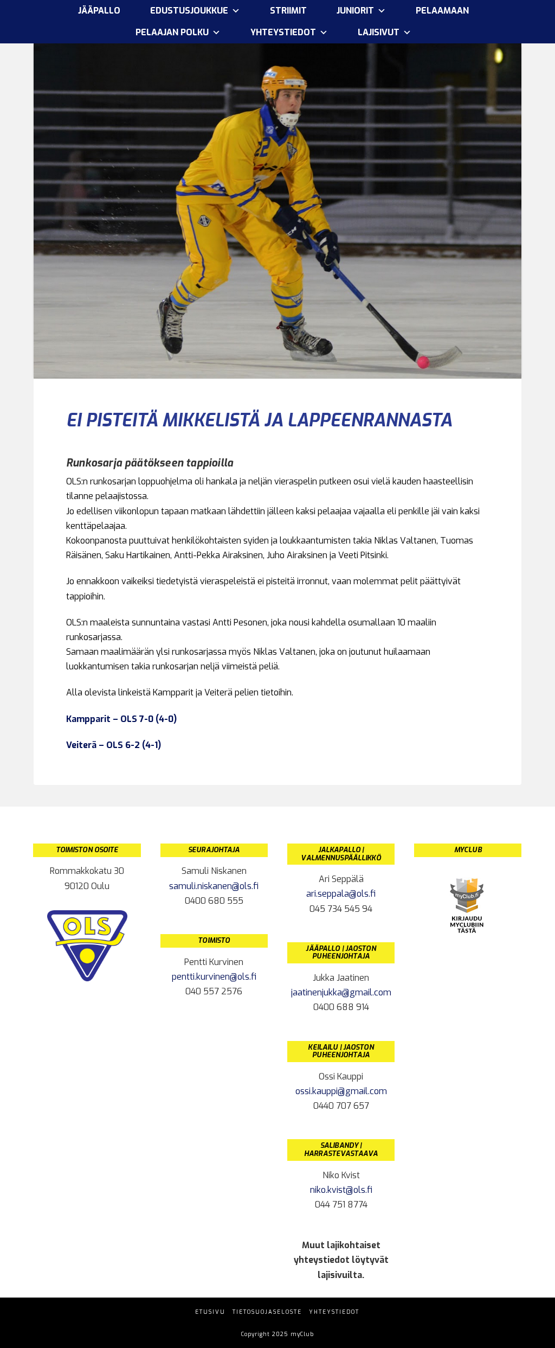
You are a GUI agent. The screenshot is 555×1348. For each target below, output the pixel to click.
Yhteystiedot (334, 1311)
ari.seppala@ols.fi (341, 893)
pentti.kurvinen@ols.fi (214, 976)
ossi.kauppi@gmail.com (341, 1091)
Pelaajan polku (172, 32)
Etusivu (210, 1311)
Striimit (288, 10)
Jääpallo (99, 10)
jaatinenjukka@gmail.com (341, 992)
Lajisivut (378, 32)
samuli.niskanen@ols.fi (214, 886)
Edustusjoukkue (189, 10)
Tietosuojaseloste (267, 1311)
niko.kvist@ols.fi (341, 1190)
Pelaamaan (442, 10)
